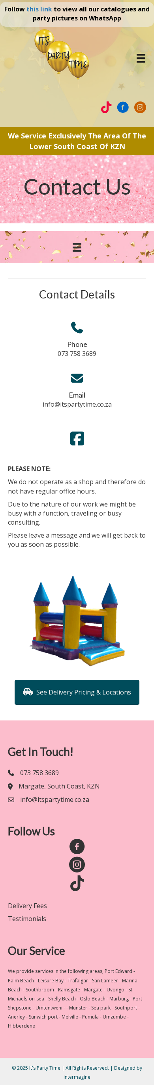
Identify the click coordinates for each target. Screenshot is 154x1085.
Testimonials (27, 918)
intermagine (77, 1077)
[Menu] (141, 58)
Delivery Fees (27, 905)
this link (39, 9)
